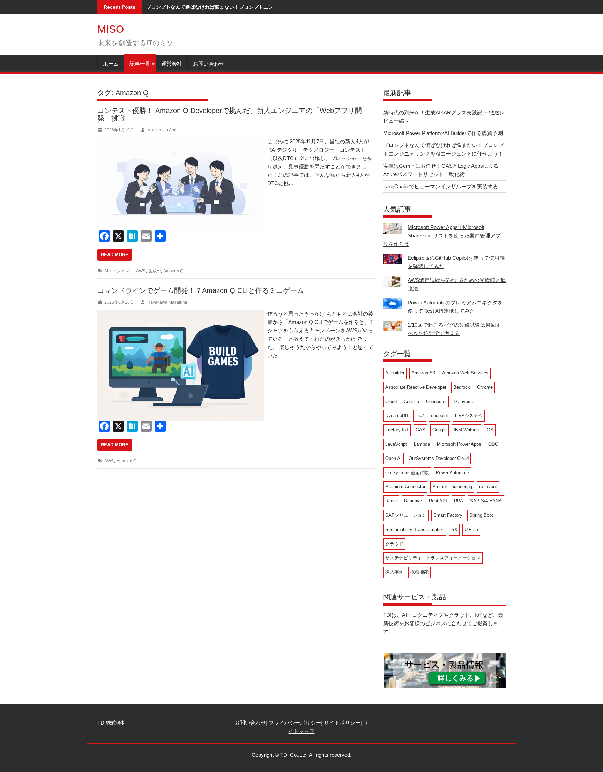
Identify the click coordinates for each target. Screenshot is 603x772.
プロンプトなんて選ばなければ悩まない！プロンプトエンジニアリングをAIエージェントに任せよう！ (258, 7)
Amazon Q (173, 270)
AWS (141, 270)
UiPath (471, 529)
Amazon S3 (423, 373)
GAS (420, 429)
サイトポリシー (342, 723)
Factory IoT (397, 429)
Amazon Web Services (465, 373)
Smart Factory (447, 515)
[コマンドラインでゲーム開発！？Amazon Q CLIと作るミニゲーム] (180, 314)
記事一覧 (139, 64)
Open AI (393, 458)
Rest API (438, 501)
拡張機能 (419, 572)
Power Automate (452, 472)
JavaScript (396, 444)
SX (454, 529)
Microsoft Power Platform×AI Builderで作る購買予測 (443, 133)
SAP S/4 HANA (486, 501)
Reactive (413, 501)
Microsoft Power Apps (459, 444)
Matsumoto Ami (161, 130)
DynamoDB (396, 415)
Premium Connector (405, 486)
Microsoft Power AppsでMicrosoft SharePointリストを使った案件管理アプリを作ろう (442, 235)
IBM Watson (466, 429)
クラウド (394, 543)
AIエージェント (118, 270)
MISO (110, 29)
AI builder (394, 373)
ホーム (111, 64)
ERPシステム (469, 415)
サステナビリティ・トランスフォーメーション (433, 557)
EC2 (419, 415)
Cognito (411, 401)
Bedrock (461, 387)
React (391, 501)
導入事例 (394, 572)
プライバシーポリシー (295, 723)
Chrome (485, 387)
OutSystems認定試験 (407, 472)
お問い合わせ (208, 64)
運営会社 (171, 64)
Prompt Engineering (452, 486)
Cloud (391, 401)
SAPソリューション (405, 515)
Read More (114, 254)
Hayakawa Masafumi (167, 302)
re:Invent (488, 486)
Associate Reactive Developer (415, 387)
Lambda (422, 444)
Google (439, 429)
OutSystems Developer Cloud (439, 458)
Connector (436, 401)
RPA (458, 501)
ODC (493, 444)
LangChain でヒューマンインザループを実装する (440, 186)
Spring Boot (481, 515)
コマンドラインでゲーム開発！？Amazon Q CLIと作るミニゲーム (200, 290)
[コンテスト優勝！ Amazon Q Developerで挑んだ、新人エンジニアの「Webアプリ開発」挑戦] (180, 141)
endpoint (439, 415)
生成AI (154, 270)
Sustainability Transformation (414, 529)
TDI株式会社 (112, 723)
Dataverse (464, 401)
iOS (489, 429)
